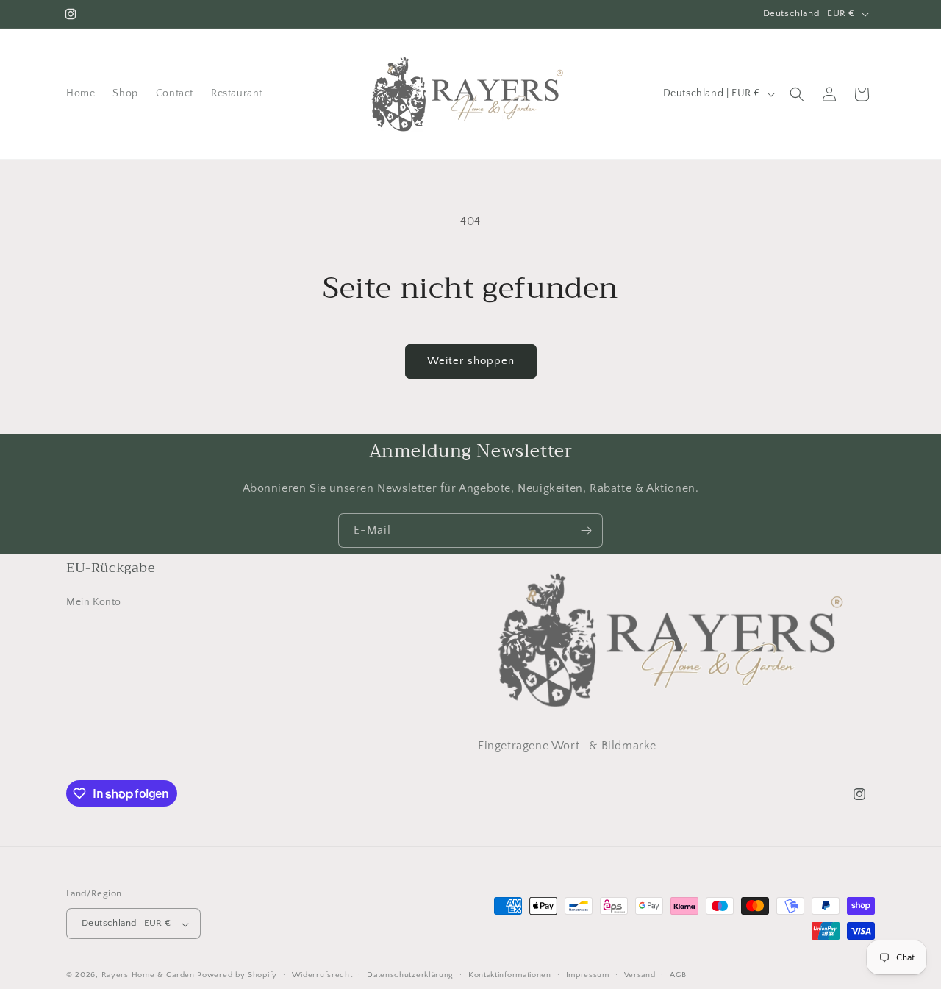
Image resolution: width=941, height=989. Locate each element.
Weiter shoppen (471, 360)
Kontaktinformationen (509, 975)
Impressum (587, 975)
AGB (678, 975)
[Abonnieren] (586, 530)
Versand (640, 975)
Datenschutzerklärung (410, 975)
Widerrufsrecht (322, 975)
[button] (797, 94)
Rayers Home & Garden (148, 975)
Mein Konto (93, 603)
